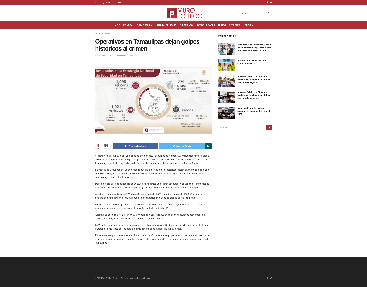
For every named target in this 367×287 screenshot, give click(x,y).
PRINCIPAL (128, 25)
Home (97, 33)
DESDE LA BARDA (206, 25)
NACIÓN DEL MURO (166, 25)
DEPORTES (234, 25)
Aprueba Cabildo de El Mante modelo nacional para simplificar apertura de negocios (253, 79)
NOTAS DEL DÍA (145, 25)
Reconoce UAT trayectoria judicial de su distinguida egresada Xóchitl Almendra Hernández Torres (254, 47)
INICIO (117, 25)
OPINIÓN (249, 25)
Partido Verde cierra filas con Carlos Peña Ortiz (251, 62)
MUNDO (222, 25)
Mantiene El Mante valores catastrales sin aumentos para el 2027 (253, 111)
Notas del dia (107, 33)
